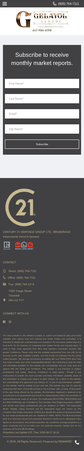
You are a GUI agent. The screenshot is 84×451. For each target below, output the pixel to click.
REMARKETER (67, 441)
